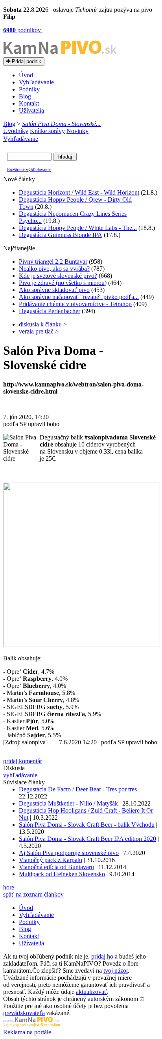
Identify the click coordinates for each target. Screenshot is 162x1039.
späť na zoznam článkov (33, 894)
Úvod (26, 75)
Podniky (29, 89)
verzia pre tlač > (39, 331)
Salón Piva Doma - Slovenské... (61, 123)
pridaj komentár (22, 761)
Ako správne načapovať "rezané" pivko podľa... (79, 296)
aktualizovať (91, 991)
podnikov (22, 30)
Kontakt (29, 103)
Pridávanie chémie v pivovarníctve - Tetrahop (75, 304)
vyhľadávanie (20, 775)
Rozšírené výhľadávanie (29, 169)
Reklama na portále (27, 1032)
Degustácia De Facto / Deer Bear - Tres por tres (78, 789)
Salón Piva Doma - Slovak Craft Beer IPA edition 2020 (87, 838)
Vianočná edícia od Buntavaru (56, 867)
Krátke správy (47, 131)
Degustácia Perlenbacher (49, 311)
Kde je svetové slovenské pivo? (58, 275)
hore (8, 887)
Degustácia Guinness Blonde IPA (60, 234)
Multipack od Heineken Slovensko (62, 874)
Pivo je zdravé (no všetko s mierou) (63, 282)
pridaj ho (102, 956)
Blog (25, 96)
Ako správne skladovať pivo (54, 289)
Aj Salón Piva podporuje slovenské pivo (69, 852)
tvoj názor (115, 970)
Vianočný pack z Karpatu (50, 860)
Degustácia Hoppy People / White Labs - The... (78, 227)
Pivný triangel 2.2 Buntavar (53, 261)
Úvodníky (15, 131)
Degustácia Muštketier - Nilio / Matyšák (68, 803)
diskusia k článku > (43, 324)
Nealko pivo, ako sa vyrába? (54, 268)
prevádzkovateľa (24, 1013)
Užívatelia (31, 110)
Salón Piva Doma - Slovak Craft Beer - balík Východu (87, 824)
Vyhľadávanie (36, 82)
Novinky (77, 131)
